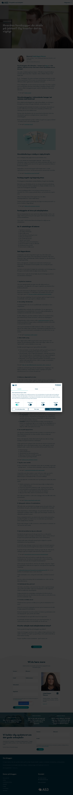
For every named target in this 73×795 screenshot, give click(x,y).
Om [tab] (53, 388)
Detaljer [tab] (36, 388)
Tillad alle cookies (52, 409)
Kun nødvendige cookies (20, 409)
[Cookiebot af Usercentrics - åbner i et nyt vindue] (56, 385)
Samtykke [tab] (19, 388)
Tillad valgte (36, 409)
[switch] (30, 405)
